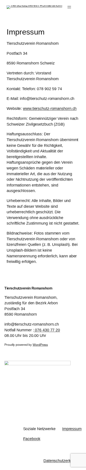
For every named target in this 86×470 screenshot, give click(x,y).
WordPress (40, 344)
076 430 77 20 (47, 330)
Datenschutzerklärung (62, 460)
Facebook (31, 438)
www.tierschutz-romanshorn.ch (50, 108)
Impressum (72, 428)
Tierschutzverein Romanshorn (28, 288)
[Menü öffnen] (69, 7)
